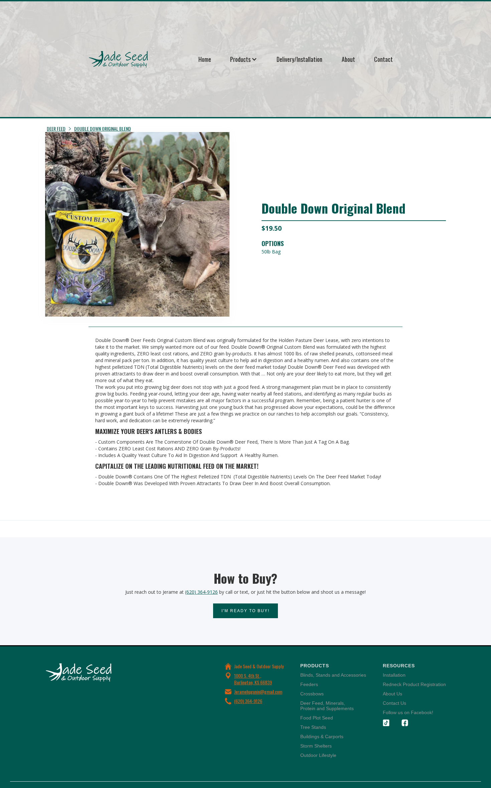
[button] (243, 59)
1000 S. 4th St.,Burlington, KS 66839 (253, 679)
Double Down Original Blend (102, 128)
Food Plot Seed (316, 717)
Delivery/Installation (299, 59)
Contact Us (394, 703)
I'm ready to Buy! (245, 610)
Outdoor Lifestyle (318, 755)
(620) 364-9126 (201, 592)
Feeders (309, 684)
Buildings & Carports (321, 736)
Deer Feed (56, 128)
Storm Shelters (316, 746)
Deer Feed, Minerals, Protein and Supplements (327, 705)
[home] (139, 59)
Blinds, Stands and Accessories (333, 675)
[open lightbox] (137, 224)
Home (204, 59)
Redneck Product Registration (414, 684)
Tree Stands (313, 727)
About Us (392, 693)
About (348, 59)
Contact (383, 59)
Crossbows (312, 693)
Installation (394, 675)
